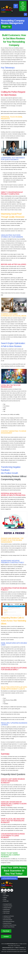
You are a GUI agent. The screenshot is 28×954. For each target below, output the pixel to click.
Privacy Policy (10, 945)
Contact (6, 936)
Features (5, 897)
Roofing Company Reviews (8, 926)
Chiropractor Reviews (7, 905)
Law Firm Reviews (7, 917)
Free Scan (6, 931)
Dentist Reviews (6, 909)
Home (4, 893)
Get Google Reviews (7, 904)
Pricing (4, 899)
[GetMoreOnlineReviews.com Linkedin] (5, 890)
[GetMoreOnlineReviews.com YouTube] (8, 890)
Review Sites (6, 901)
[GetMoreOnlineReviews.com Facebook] (2, 890)
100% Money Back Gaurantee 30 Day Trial (22, 6)
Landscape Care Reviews (8, 916)
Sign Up (6, 26)
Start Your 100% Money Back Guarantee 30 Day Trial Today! (14, 870)
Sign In (16, 6)
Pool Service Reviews (7, 919)
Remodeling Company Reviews (9, 925)
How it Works (6, 895)
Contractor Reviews (7, 907)
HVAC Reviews (6, 913)
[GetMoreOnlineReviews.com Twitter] (11, 890)
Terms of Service (17, 945)
